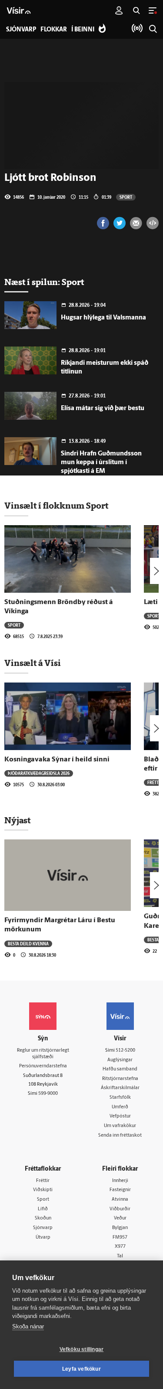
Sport (126, 197)
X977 (120, 1246)
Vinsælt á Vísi (32, 662)
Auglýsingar (120, 1060)
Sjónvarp (43, 1228)
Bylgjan (120, 1228)
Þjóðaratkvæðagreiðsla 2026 (39, 773)
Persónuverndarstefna (43, 1066)
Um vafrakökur (120, 1126)
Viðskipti (43, 1190)
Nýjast (17, 820)
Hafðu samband (120, 1069)
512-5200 (125, 1050)
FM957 (120, 1237)
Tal (120, 1256)
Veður (120, 1218)
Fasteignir (120, 1190)
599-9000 (48, 1093)
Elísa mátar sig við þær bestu (102, 408)
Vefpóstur (120, 1116)
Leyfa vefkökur (81, 1369)
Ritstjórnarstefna (120, 1079)
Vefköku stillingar (82, 1349)
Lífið (43, 1209)
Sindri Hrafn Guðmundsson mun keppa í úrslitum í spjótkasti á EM (101, 463)
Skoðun (43, 1218)
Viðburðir (120, 1209)
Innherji (120, 1180)
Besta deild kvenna (28, 943)
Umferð (120, 1107)
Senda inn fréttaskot (120, 1135)
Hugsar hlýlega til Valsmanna (103, 318)
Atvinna (120, 1199)
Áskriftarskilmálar (120, 1088)
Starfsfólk (120, 1097)
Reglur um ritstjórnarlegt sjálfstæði (43, 1054)
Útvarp (43, 1237)
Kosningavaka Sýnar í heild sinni (57, 759)
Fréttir (155, 782)
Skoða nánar (28, 1326)
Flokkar (53, 30)
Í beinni (82, 30)
